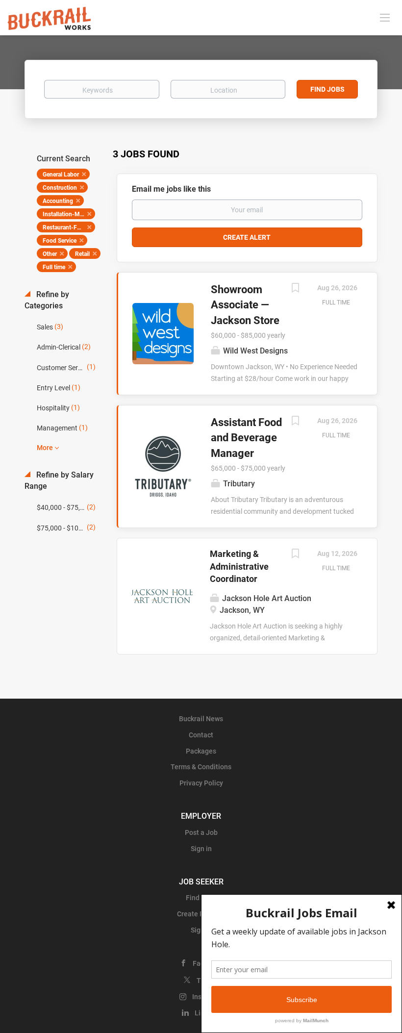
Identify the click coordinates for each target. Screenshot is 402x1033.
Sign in (201, 849)
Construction (60, 187)
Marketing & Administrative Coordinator (239, 566)
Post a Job (201, 832)
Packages (201, 751)
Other (50, 254)
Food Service (59, 240)
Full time (54, 267)
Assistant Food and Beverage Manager (246, 437)
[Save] (295, 289)
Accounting (58, 201)
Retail (82, 254)
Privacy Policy (201, 783)
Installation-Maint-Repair (69, 214)
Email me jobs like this (171, 189)
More (45, 448)
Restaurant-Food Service (69, 227)
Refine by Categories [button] (47, 300)
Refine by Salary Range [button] (59, 480)
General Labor (61, 174)
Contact (201, 735)
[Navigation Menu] (385, 17)
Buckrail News (201, 719)
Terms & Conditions (201, 767)
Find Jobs (327, 89)
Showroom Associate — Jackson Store (245, 305)
